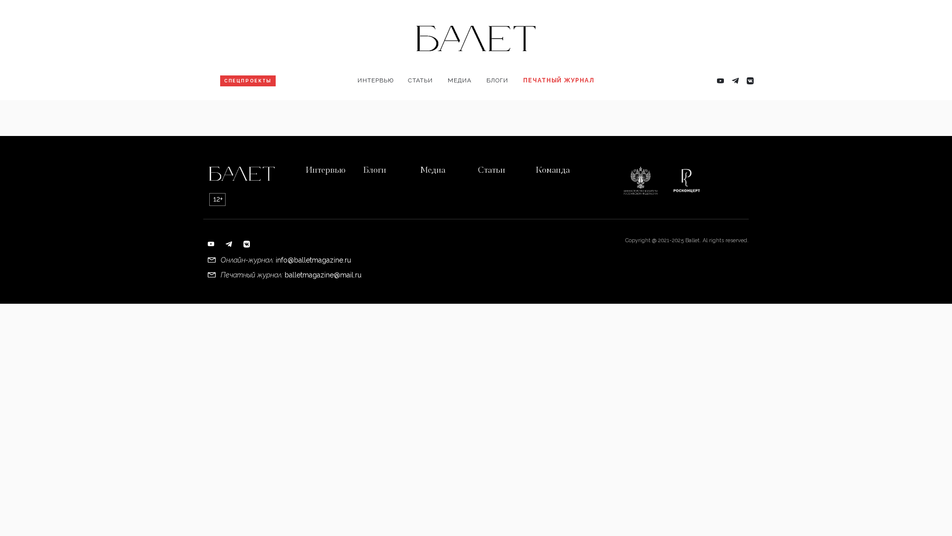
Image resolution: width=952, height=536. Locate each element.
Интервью (375, 80)
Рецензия (429, 112)
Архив (538, 112)
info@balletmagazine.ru (313, 260)
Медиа (460, 80)
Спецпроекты (248, 80)
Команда (553, 171)
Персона (377, 112)
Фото (462, 112)
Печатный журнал (559, 80)
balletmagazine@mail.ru (323, 275)
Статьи (420, 80)
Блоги (497, 80)
